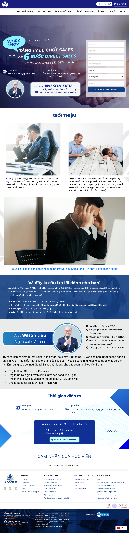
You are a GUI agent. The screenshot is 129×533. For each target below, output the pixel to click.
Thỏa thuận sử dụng (63, 515)
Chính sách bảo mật (42, 517)
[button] (120, 4)
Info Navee (11, 518)
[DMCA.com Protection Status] (91, 514)
